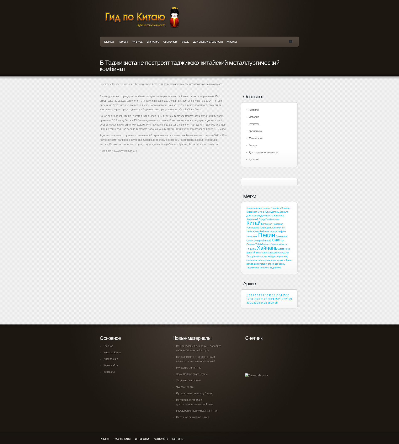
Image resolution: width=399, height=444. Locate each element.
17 (247, 299)
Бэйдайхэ (276, 208)
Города (185, 41)
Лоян (274, 227)
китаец (283, 256)
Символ (250, 244)
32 (255, 302)
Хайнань (267, 248)
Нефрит (282, 231)
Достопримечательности (208, 41)
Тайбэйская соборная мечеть (271, 244)
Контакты (109, 371)
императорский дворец (267, 256)
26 (279, 299)
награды (271, 260)
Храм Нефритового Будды (191, 374)
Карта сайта (110, 365)
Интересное (110, 359)
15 (284, 295)
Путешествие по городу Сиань (194, 393)
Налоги (273, 231)
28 (286, 299)
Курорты (232, 41)
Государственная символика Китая (197, 410)
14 (280, 295)
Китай (253, 223)
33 (258, 302)
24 (272, 299)
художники (275, 267)
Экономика (153, 41)
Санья (249, 240)
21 (262, 299)
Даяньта (284, 212)
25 (276, 299)
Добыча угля (253, 215)
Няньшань (251, 236)
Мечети (281, 227)
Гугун (268, 212)
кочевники (251, 260)
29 (290, 299)
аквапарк (272, 252)
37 (272, 302)
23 (269, 299)
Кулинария (265, 227)
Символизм (170, 41)
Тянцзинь (251, 249)
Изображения (272, 219)
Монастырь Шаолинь (188, 367)
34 (262, 302)
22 (265, 299)
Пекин (266, 235)
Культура (137, 41)
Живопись (278, 215)
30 (247, 302)
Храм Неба (284, 249)
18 (251, 299)
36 (269, 302)
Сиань (278, 240)
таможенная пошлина (257, 267)
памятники (252, 264)
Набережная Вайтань (257, 231)
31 (251, 302)
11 (270, 295)
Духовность (266, 215)
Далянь (275, 212)
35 (265, 302)
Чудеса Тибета (185, 387)
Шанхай (250, 252)
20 (258, 299)
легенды (262, 260)
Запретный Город (255, 219)
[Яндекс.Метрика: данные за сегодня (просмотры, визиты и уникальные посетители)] (256, 375)
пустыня (262, 264)
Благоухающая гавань (258, 208)
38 (276, 302)
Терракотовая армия (188, 380)
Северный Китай (262, 240)
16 (287, 295)
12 (273, 295)
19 (255, 299)
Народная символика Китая (192, 417)
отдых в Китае (284, 260)
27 (283, 299)
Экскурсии (261, 252)
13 (277, 295)
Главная (109, 41)
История (123, 41)
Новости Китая (121, 84)
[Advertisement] (148, 169)
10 (266, 295)
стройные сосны (276, 264)
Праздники (281, 236)
